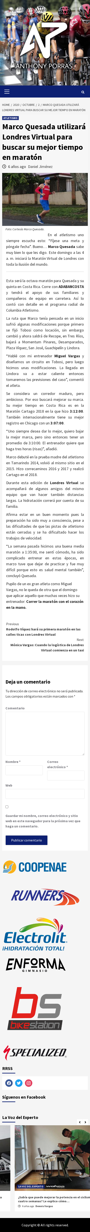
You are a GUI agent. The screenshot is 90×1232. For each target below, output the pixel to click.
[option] (45, 1169)
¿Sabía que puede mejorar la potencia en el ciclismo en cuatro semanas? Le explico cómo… (44, 1199)
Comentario (15, 708)
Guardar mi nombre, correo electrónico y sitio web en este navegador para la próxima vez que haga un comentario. (42, 820)
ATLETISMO (10, 118)
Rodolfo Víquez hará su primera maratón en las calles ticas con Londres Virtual (43, 629)
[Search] (83, 92)
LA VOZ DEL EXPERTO (18, 1186)
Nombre (13, 761)
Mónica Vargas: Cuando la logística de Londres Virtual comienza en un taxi (47, 644)
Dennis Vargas (31, 1206)
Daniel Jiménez (40, 166)
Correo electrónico (57, 764)
